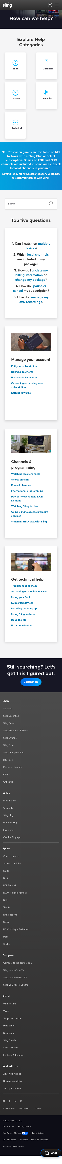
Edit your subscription (24, 366)
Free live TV (9, 801)
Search (11, 204)
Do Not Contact (9, 1140)
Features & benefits (13, 1055)
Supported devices (22, 603)
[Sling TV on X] (21, 1101)
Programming (10, 823)
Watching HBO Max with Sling (29, 521)
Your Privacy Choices (12, 1133)
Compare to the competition (17, 963)
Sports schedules (12, 863)
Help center (9, 1026)
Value (6, 1011)
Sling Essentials (11, 716)
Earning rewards (21, 393)
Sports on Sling (20, 479)
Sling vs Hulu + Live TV (15, 977)
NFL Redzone (10, 915)
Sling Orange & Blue (13, 752)
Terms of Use (8, 1127)
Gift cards (8, 782)
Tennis (6, 907)
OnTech (38, 1109)
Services (7, 708)
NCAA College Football (15, 893)
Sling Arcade (9, 1040)
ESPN (6, 871)
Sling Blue (8, 745)
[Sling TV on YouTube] (4, 1101)
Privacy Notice (24, 1127)
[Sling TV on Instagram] (15, 1101)
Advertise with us (12, 1074)
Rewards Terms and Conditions (34, 1140)
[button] (31, 682)
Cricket (6, 944)
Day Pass (8, 760)
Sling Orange (10, 738)
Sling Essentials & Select (15, 730)
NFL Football (9, 885)
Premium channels (12, 767)
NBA (5, 878)
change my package (30, 279)
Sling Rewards (10, 1048)
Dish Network (25, 1109)
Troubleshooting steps (24, 586)
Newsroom (8, 1033)
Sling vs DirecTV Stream (15, 985)
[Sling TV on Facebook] (9, 1101)
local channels (37, 254)
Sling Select (9, 723)
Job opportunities (12, 1088)
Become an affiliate (13, 1081)
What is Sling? (10, 1004)
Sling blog (8, 815)
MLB (5, 937)
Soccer (6, 922)
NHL (5, 900)
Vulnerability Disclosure (13, 1147)
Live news (8, 830)
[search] (32, 204)
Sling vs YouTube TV (13, 970)
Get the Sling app (12, 837)
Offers (6, 774)
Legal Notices (38, 1133)
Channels (8, 808)
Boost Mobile (9, 1109)
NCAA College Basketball (16, 929)
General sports (11, 856)
